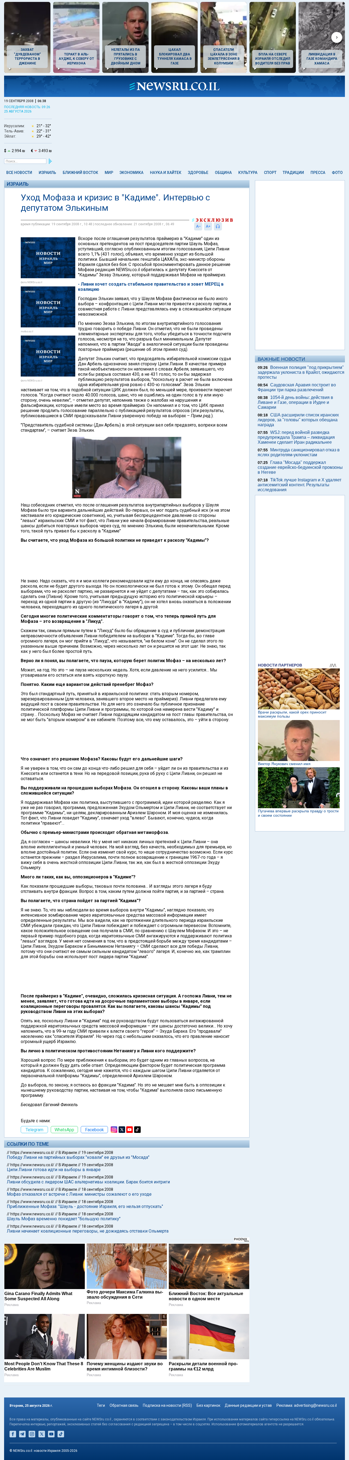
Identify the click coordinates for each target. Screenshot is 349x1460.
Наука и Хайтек (165, 172)
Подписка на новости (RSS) (167, 1405)
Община (223, 172)
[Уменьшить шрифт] (198, 226)
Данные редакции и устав (248, 1405)
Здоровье (198, 172)
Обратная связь (124, 1405)
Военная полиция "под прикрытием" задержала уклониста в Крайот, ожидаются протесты (301, 372)
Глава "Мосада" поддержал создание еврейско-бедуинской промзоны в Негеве (300, 467)
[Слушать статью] (223, 226)
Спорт (270, 172)
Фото (337, 172)
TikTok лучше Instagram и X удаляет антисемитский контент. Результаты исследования (299, 485)
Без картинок (208, 1405)
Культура (247, 172)
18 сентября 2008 (97, 1189)
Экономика (131, 172)
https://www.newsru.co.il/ (32, 1152)
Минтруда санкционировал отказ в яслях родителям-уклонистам (299, 452)
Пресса (318, 172)
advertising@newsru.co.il (315, 1405)
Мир (109, 172)
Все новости (19, 172)
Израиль (47, 172)
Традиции (293, 172)
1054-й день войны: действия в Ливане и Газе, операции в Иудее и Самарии (295, 402)
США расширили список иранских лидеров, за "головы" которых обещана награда (298, 420)
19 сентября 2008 (97, 1152)
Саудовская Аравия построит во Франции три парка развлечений (297, 387)
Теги (101, 1405)
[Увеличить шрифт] (208, 226)
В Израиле (68, 1152)
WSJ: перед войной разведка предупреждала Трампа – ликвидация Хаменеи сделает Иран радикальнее (296, 437)
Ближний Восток (80, 172)
